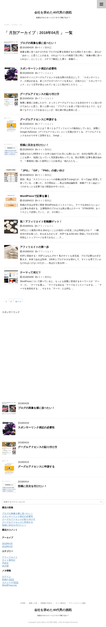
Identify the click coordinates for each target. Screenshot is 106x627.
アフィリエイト (46, 73)
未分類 (5, 566)
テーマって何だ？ (30, 272)
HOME (22, 603)
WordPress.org (9, 585)
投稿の (8, 579)
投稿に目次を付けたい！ (34, 144)
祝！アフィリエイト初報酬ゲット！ (41, 221)
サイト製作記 (44, 47)
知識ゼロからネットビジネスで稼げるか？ (53, 615)
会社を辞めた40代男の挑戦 (53, 12)
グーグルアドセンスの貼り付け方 (39, 94)
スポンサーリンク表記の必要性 (38, 68)
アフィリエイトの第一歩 (34, 246)
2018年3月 (7, 546)
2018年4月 (7, 543)
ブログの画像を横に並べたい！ (38, 42)
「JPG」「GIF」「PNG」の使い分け (42, 170)
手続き (5, 563)
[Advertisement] (22, 355)
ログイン (6, 576)
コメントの (10, 582)
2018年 (14, 25)
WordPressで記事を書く (35, 196)
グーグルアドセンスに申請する (38, 119)
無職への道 (33, 603)
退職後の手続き (46, 603)
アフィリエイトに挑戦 (77, 603)
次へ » (18, 301)
